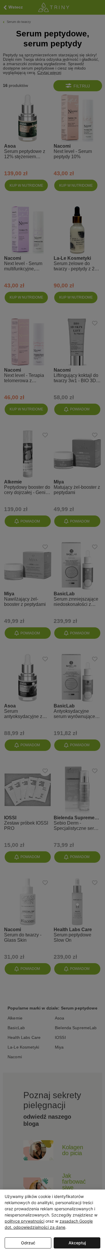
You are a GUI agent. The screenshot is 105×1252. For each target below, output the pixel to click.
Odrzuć (28, 1242)
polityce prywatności (24, 1221)
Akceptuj (77, 1242)
